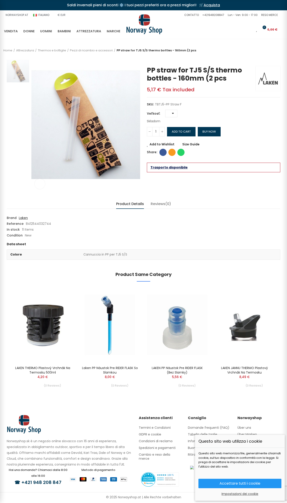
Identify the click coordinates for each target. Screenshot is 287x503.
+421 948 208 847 (41, 482)
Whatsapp (181, 152)
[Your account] (250, 29)
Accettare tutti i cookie (240, 483)
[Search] (243, 29)
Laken (23, 218)
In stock (13, 229)
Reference (15, 223)
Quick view (61, 304)
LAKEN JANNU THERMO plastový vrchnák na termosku (244, 370)
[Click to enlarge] (40, 184)
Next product (277, 59)
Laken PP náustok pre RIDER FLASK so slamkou (110, 370)
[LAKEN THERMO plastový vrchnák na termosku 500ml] (42, 324)
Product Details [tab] (130, 203)
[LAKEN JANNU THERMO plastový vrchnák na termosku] (244, 324)
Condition (15, 235)
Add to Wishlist (162, 144)
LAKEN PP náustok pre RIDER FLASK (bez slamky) (177, 370)
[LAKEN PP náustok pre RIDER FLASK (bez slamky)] (177, 324)
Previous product (270, 59)
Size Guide (191, 144)
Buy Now (209, 131)
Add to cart (181, 131)
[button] (191, 15)
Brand (12, 218)
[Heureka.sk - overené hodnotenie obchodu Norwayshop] (160, 479)
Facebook (163, 152)
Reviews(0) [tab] (161, 203)
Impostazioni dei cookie (240, 494)
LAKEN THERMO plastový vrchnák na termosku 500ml (42, 370)
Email (172, 152)
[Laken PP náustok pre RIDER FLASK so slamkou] (110, 324)
